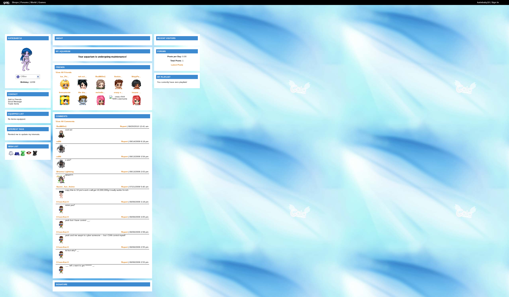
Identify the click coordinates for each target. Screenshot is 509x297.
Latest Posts (177, 65)
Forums (24, 2)
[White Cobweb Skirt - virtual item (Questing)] (11, 156)
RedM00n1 (100, 76)
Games (42, 2)
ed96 (58, 141)
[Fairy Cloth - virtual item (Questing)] (23, 156)
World (33, 2)
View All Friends (64, 72)
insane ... (136, 92)
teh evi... (82, 76)
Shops (15, 2)
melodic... (100, 92)
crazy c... (118, 92)
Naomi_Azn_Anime (65, 187)
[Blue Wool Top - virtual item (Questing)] (17, 156)
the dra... (82, 92)
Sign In (495, 2)
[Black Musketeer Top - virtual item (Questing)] (35, 156)
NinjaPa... (136, 76)
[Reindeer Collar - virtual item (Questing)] (29, 156)
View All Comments (65, 121)
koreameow (64, 92)
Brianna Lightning (65, 172)
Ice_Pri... (64, 76)
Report (123, 126)
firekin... (118, 76)
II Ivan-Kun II (62, 202)
